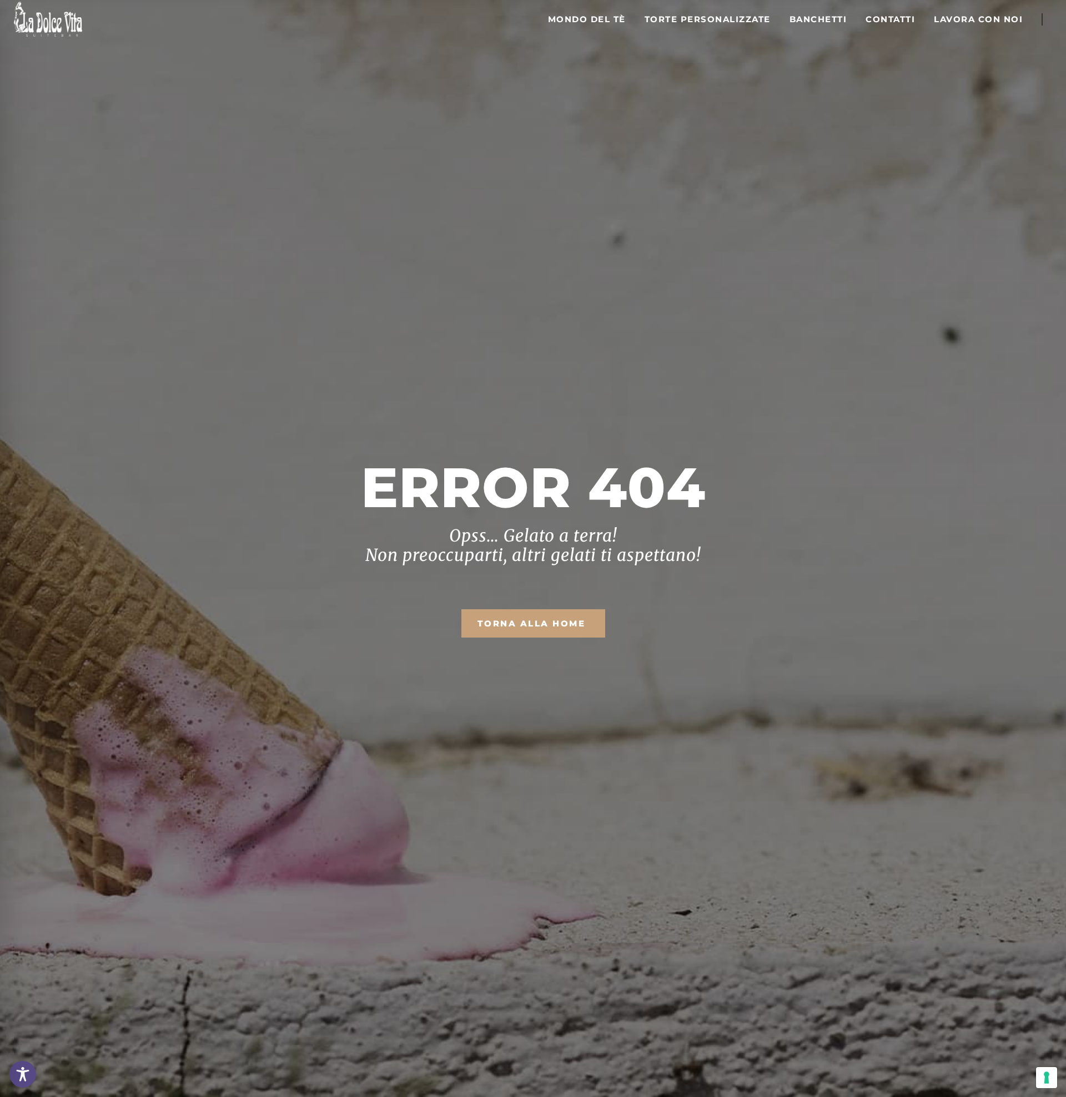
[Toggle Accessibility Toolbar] (22, 1074)
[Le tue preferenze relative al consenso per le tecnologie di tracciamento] (1046, 1077)
